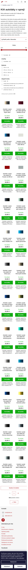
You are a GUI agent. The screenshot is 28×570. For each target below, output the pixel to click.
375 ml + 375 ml (8, 70)
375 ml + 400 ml (8, 72)
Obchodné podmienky (7, 536)
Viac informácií (20, 558)
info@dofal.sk (8, 512)
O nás (2, 527)
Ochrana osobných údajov (8, 538)
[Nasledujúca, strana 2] (14, 493)
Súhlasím (19, 566)
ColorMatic (7, 61)
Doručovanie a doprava (7, 529)
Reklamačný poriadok (7, 540)
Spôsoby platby (5, 531)
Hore (15, 502)
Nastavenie (13, 561)
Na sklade (7, 55)
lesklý (6, 81)
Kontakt (3, 533)
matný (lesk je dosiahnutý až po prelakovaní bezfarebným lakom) (14, 84)
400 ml (6, 75)
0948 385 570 (8, 515)
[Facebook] (3, 520)
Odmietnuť (7, 566)
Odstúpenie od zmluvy (7, 542)
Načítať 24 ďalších (14, 488)
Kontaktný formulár (6, 544)
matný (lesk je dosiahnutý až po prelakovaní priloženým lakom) (14, 88)
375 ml (6, 67)
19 (18, 493)
